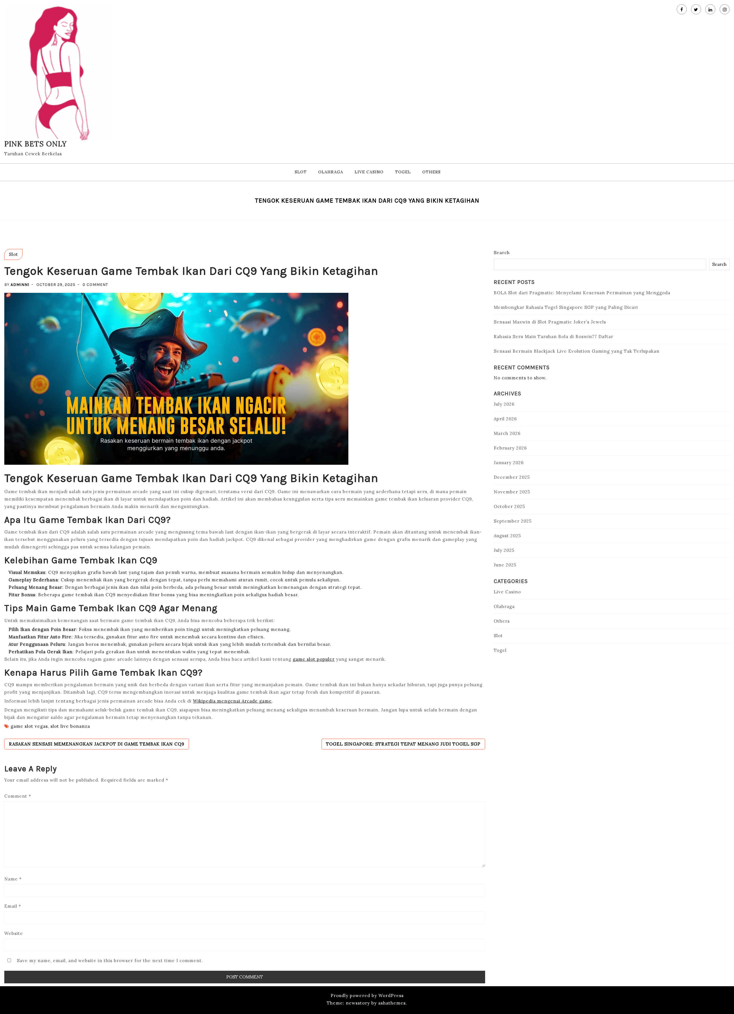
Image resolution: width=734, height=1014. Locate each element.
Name (13, 879)
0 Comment (95, 284)
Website (13, 933)
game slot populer (314, 659)
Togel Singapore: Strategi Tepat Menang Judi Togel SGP (403, 744)
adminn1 (20, 284)
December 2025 (512, 477)
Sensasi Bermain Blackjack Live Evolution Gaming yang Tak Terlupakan (576, 351)
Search (502, 252)
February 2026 (510, 448)
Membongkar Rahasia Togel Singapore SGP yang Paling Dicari (566, 307)
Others (431, 171)
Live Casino (369, 171)
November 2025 (512, 492)
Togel (403, 171)
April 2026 (505, 418)
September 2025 (513, 521)
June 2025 (505, 565)
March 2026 (507, 433)
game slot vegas (29, 726)
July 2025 (504, 550)
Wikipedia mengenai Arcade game (232, 701)
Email (12, 906)
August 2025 (507, 535)
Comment (17, 796)
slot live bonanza (70, 726)
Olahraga (330, 171)
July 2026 (504, 404)
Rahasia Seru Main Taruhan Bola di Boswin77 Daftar (553, 336)
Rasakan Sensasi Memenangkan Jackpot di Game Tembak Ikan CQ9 (96, 744)
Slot (301, 171)
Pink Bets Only (35, 143)
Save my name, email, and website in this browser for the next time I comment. (110, 960)
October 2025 (509, 506)
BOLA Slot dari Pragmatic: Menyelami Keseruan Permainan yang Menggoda (582, 292)
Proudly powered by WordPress (367, 995)
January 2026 (509, 462)
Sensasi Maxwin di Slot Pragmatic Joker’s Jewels (550, 322)
